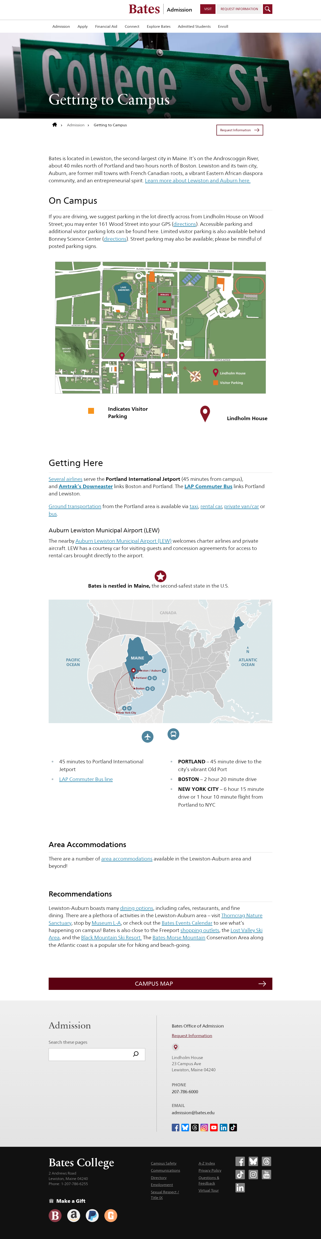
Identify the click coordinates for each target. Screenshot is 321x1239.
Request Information (192, 1035)
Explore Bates (158, 26)
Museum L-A (106, 923)
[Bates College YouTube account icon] (266, 1174)
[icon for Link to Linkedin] (223, 1127)
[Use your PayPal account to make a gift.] (92, 1215)
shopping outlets (199, 930)
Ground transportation (75, 506)
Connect (132, 26)
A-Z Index (207, 1163)
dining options (136, 908)
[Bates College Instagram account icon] (253, 1174)
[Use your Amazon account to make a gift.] (73, 1215)
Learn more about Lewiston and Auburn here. (198, 180)
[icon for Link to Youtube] (214, 1127)
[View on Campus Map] (175, 1047)
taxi (194, 506)
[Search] (135, 1054)
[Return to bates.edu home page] (57, 125)
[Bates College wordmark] (144, 9)
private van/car (241, 506)
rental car (211, 506)
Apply (83, 26)
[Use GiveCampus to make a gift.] (110, 1215)
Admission (179, 10)
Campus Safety (163, 1163)
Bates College (81, 1162)
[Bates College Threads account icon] (266, 1161)
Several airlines (65, 479)
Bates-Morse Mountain (179, 937)
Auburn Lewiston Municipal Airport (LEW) (123, 541)
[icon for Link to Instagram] (204, 1127)
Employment (162, 1185)
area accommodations (127, 859)
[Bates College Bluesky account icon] (253, 1161)
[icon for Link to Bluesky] (185, 1127)
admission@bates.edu (193, 1112)
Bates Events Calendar (187, 923)
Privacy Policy (210, 1170)
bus (53, 514)
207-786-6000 (185, 1091)
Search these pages (68, 1042)
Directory (159, 1177)
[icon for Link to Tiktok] (233, 1127)
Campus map (154, 983)
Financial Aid (106, 26)
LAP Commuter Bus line (86, 779)
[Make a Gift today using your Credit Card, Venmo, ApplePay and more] (55, 1215)
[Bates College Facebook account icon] (240, 1161)
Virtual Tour (209, 1190)
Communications (165, 1170)
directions (184, 224)
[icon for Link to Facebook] (175, 1127)
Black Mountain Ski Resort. (111, 937)
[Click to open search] (267, 9)
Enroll (223, 26)
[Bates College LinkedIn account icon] (240, 1187)
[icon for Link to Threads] (195, 1127)
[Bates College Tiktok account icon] (240, 1174)
